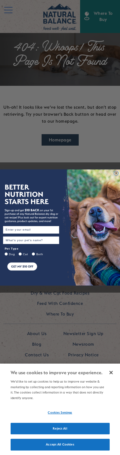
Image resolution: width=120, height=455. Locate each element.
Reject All (60, 428)
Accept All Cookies (60, 444)
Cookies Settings (60, 412)
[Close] (111, 372)
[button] (31, 271)
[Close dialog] (116, 173)
